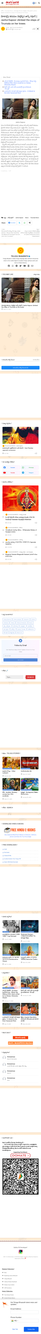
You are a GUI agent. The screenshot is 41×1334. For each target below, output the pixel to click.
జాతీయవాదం (31, 629)
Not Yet (15, 1329)
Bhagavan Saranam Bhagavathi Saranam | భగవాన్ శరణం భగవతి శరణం (21, 555)
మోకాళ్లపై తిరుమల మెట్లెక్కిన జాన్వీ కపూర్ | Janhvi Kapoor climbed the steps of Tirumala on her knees (19, 306)
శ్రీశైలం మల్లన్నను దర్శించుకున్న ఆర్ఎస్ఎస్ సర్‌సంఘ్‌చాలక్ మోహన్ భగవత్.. (30, 1019)
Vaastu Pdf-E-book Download (11, 862)
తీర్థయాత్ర (12, 632)
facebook (13, 467)
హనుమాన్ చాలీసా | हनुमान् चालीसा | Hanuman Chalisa (29, 958)
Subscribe (31, 1329)
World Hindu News (9, 1298)
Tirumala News (9, 11)
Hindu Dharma (7, 619)
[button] (39, 3)
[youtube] (24, 266)
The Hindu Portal (9, 1294)
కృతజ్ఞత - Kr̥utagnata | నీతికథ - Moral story (29, 793)
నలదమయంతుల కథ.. (26, 771)
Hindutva (6, 623)
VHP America (8, 1287)
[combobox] (15, 1320)
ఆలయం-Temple (21, 629)
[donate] (28, 266)
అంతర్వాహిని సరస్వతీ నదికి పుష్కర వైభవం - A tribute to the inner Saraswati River (19, 92)
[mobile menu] (2, 3)
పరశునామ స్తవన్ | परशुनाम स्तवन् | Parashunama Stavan (10, 959)
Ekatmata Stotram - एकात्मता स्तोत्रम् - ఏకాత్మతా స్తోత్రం (28, 936)
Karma (30, 623)
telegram (31, 473)
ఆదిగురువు (15, 626)
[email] (32, 266)
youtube (13, 473)
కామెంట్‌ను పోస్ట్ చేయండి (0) (20, 367)
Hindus (33, 619)
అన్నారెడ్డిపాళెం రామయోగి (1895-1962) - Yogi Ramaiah (11, 935)
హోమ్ (2, 11)
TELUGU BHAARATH (19, 256)
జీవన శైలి (6, 632)
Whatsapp (24, 223)
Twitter (19, 223)
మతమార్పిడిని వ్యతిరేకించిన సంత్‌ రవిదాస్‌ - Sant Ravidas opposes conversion (17, 449)
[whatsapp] (13, 266)
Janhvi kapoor (19, 218)
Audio (5, 849)
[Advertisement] (20, 54)
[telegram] (17, 266)
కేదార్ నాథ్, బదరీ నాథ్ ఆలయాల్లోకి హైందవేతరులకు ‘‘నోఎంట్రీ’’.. (17, 87)
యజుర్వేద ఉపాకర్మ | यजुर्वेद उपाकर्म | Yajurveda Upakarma (20, 543)
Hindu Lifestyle (17, 619)
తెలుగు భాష (19, 632)
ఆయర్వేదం (30, 626)
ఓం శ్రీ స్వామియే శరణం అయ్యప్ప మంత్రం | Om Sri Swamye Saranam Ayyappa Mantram (20, 518)
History (12, 623)
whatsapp (31, 467)
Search (30, 677)
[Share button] (29, 223)
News (26, 218)
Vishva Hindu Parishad (10, 1281)
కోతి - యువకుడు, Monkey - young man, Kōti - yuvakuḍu (10, 794)
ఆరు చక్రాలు (6, 629)
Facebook (13, 222)
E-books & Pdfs (7, 855)
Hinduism (26, 619)
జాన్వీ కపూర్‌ (11, 218)
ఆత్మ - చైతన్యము (7, 626)
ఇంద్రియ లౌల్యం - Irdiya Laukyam (8, 772)
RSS (5, 1272)
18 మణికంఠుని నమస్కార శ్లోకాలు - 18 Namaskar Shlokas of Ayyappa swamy (21, 531)
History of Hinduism (22, 623)
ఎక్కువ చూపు (37, 274)
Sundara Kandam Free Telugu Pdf (12, 859)
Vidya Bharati (8, 1278)
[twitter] (20, 266)
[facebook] (9, 266)
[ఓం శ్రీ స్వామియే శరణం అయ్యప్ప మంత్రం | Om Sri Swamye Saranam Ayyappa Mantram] (20, 498)
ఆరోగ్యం (13, 629)
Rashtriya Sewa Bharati (10, 1275)
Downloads (6, 852)
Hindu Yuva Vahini (9, 1284)
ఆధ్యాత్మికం (22, 626)
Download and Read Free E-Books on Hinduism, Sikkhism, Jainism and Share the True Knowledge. (20, 835)
